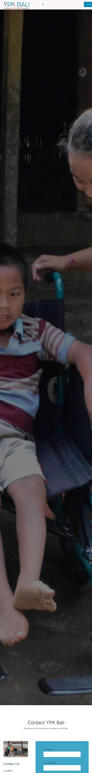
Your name (48, 749)
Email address (49, 763)
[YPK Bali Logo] (16, 3)
